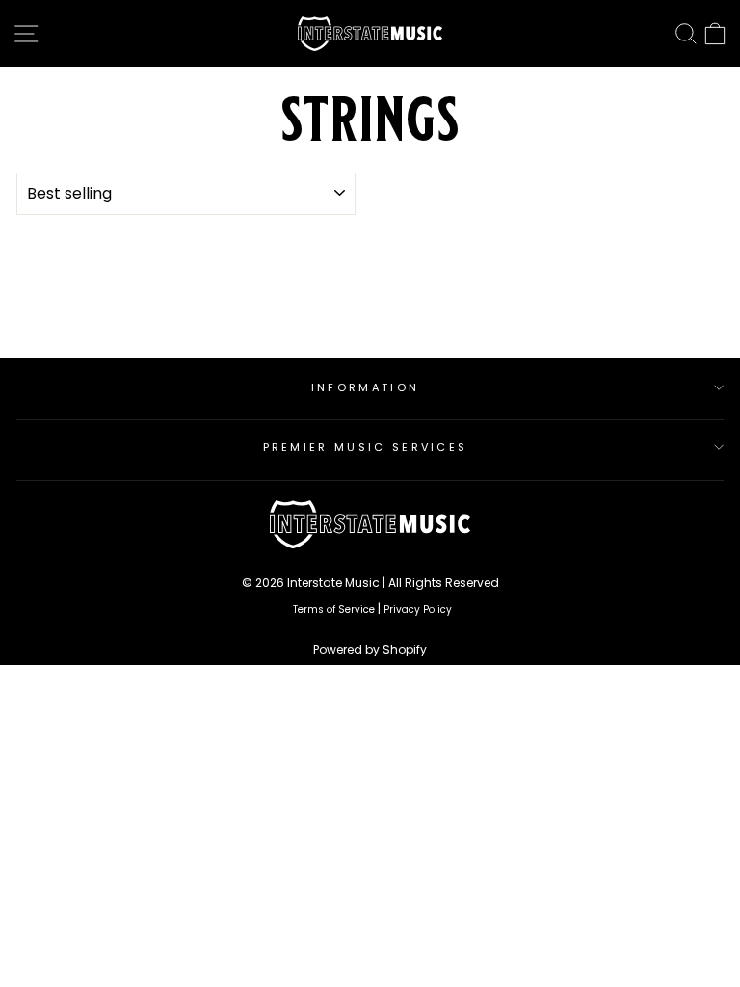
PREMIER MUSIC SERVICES (365, 447)
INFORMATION (365, 387)
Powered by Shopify (370, 649)
